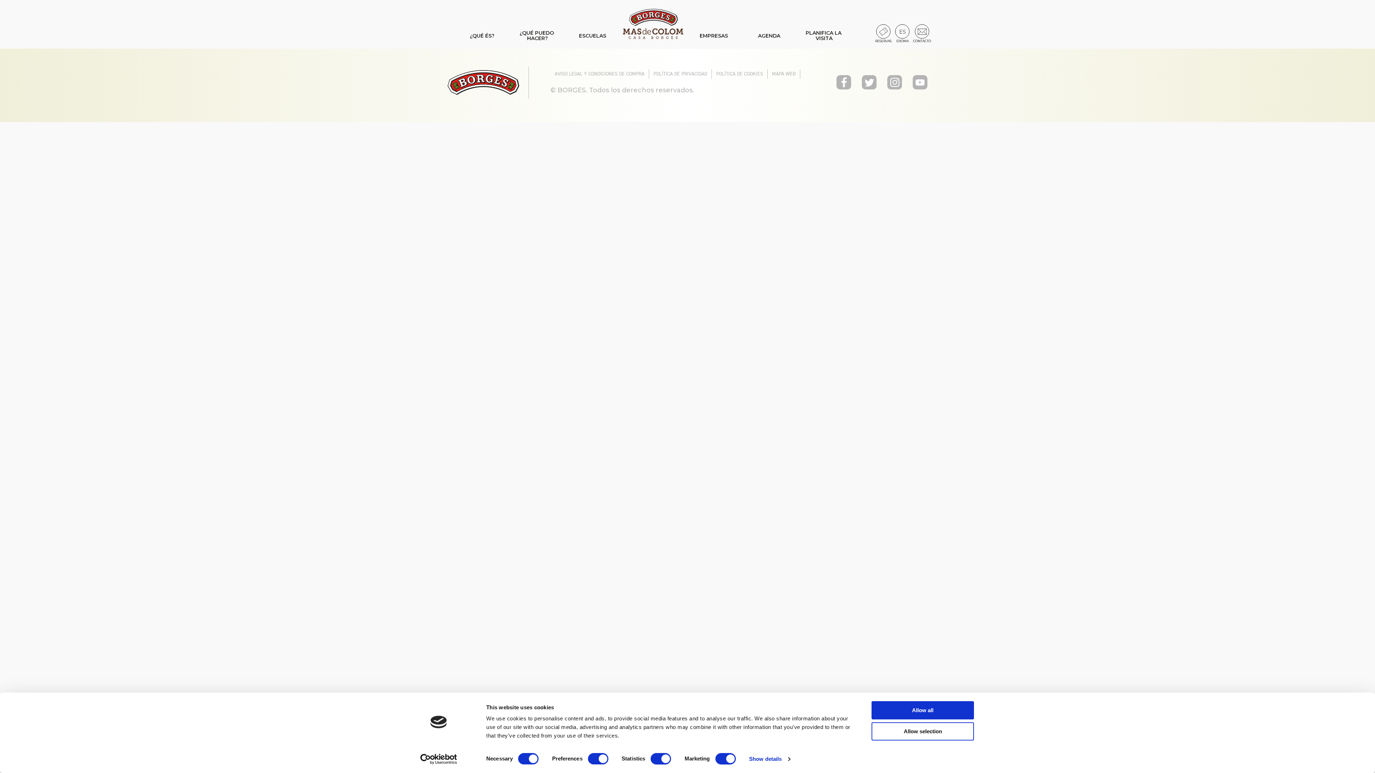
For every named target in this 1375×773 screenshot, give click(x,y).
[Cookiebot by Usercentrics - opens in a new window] (438, 759)
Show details (765, 759)
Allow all (922, 710)
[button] (902, 31)
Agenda (769, 36)
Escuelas (592, 36)
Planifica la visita (824, 36)
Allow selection (923, 731)
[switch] (598, 758)
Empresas (714, 36)
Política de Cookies (739, 74)
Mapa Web (784, 74)
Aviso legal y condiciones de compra (600, 74)
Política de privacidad (680, 74)
